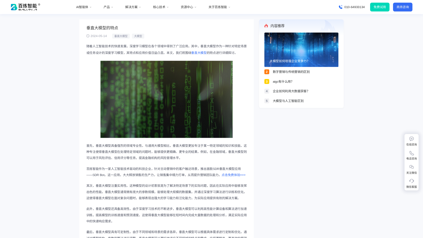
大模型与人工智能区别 (288, 101)
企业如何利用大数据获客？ (291, 91)
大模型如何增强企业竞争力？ (290, 61)
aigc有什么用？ (283, 81)
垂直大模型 (199, 53)
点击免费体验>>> (233, 175)
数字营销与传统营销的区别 (291, 72)
